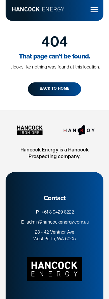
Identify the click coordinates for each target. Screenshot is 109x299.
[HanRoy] (79, 130)
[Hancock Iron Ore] (29, 130)
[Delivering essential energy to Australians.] (35, 10)
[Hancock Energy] (54, 269)
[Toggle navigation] (95, 9)
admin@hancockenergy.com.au (58, 222)
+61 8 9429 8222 (58, 212)
